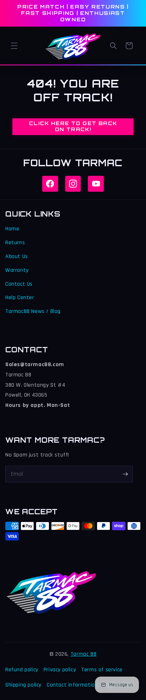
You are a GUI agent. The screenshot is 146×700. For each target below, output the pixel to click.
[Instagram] (73, 184)
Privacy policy (60, 669)
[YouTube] (96, 184)
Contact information (72, 685)
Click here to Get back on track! (73, 126)
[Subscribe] (125, 474)
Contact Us (19, 284)
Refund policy (21, 669)
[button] (14, 46)
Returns (15, 242)
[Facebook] (50, 184)
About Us (16, 256)
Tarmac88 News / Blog (33, 311)
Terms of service (102, 669)
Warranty (17, 270)
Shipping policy (23, 685)
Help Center (19, 297)
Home (12, 229)
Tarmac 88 (83, 654)
